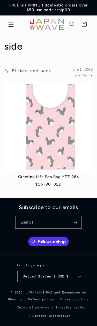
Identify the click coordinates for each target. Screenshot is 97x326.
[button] (11, 24)
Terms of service (34, 307)
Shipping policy (71, 307)
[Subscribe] (75, 222)
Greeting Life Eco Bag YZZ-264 (48, 176)
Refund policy (41, 299)
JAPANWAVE (36, 292)
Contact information (52, 315)
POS (49, 292)
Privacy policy (74, 299)
